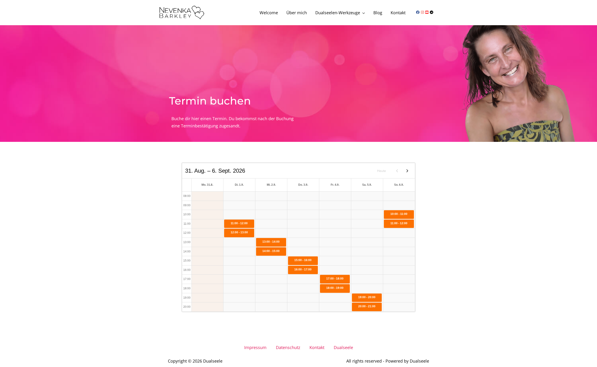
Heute (381, 171)
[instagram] (423, 12)
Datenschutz (288, 347)
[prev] (397, 170)
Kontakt (316, 347)
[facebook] (418, 12)
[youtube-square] (427, 12)
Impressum (255, 347)
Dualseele (343, 347)
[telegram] (432, 12)
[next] (407, 170)
